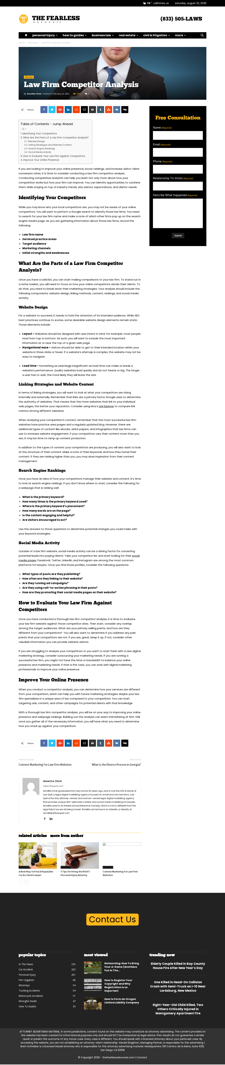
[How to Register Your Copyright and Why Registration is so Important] (93, 984)
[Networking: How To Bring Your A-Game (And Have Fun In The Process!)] (93, 968)
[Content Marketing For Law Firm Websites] (122, 855)
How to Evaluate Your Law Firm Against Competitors (54, 156)
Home (22, 42)
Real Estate (127, 35)
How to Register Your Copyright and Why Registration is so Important (118, 985)
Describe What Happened (175, 195)
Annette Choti (34, 93)
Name (162, 127)
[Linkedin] (52, 819)
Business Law (101, 35)
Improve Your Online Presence (41, 160)
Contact (142, 1057)
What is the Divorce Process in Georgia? (116, 764)
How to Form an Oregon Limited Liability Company (121, 1000)
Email (162, 144)
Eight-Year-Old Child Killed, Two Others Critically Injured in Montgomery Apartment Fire (178, 1009)
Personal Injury (43, 35)
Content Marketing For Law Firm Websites (45, 764)
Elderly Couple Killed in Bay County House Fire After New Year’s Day (178, 966)
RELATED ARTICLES (33, 836)
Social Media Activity (40, 152)
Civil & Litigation (155, 35)
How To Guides (73, 35)
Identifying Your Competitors (40, 133)
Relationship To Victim (173, 178)
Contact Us (112, 919)
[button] (202, 35)
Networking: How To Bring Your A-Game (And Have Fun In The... (121, 967)
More (179, 35)
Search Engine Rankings (41, 148)
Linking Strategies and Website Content (50, 144)
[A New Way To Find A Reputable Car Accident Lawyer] (38, 855)
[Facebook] (46, 819)
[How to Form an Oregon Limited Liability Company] (93, 1003)
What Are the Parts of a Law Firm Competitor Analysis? (56, 137)
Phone (162, 161)
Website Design (36, 141)
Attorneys (33, 42)
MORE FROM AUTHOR (66, 836)
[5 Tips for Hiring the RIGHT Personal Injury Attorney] (80, 855)
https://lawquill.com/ (53, 786)
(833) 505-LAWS (181, 19)
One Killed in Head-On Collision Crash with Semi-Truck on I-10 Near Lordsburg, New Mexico (178, 986)
